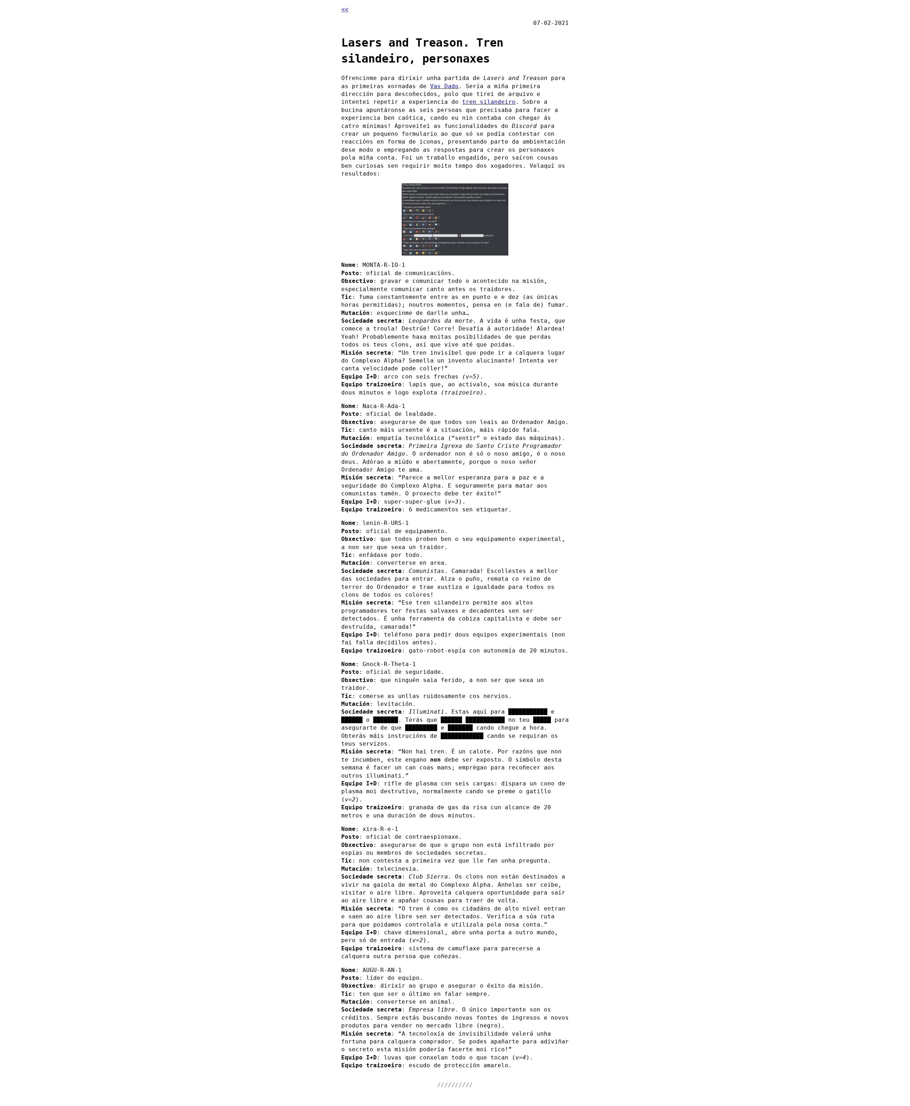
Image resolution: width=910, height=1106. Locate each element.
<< (344, 9)
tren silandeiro (488, 101)
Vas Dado (444, 86)
